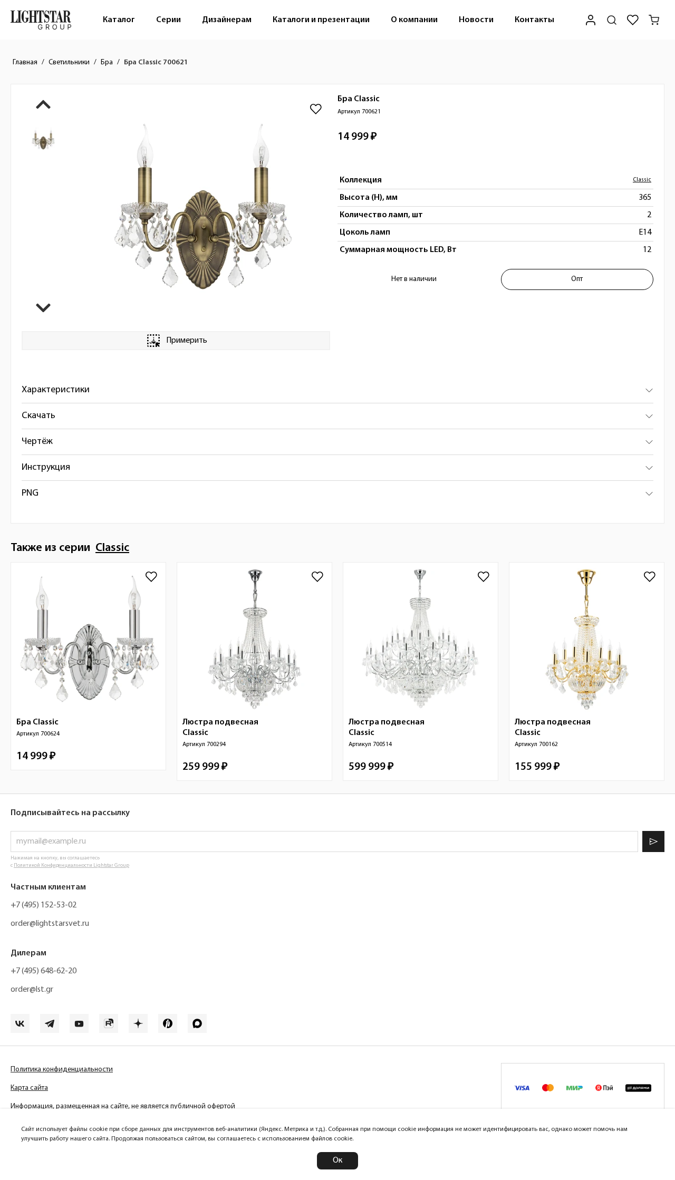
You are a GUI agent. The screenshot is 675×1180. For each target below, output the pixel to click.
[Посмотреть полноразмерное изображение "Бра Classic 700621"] (203, 207)
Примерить (186, 340)
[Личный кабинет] (590, 20)
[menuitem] (119, 20)
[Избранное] (632, 20)
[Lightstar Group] (41, 20)
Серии (168, 20)
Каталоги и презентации (321, 20)
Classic (642, 180)
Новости (476, 20)
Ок (337, 1160)
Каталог (119, 20)
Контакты (534, 20)
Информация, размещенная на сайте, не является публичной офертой (123, 1106)
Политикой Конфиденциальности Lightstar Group (71, 865)
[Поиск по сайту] (611, 20)
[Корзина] (653, 20)
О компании (414, 20)
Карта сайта (29, 1088)
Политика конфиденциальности (62, 1069)
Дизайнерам (227, 20)
